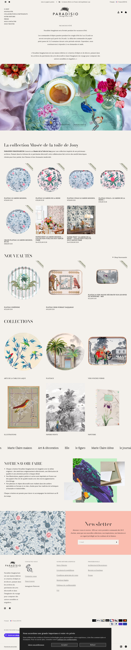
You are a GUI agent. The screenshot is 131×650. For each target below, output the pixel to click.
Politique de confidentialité (66, 585)
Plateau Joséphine (12, 307)
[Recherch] (122, 12)
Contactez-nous (31, 576)
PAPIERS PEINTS (52, 435)
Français (112, 2)
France (122, 2)
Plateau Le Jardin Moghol (15, 198)
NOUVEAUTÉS (8, 11)
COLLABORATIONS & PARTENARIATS (16, 14)
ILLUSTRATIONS (10, 435)
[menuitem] (16, 9)
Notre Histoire (62, 565)
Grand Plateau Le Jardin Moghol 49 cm (18, 241)
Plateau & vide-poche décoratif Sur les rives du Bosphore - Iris (107, 295)
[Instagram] (5, 2)
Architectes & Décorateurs (97, 565)
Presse (90, 575)
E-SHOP (6, 9)
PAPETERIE (92, 435)
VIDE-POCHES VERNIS (96, 378)
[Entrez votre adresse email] (117, 542)
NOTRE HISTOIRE (9, 16)
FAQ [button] (58, 590)
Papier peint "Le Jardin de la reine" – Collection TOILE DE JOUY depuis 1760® (79, 238)
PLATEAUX (50, 378)
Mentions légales (63, 580)
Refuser (93, 645)
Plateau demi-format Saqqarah (60, 307)
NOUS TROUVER (9, 24)
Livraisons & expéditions (65, 570)
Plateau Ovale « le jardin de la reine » (112, 199)
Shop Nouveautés (120, 257)
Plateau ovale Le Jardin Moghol (81, 198)
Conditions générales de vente (67, 575)
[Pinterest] (9, 2)
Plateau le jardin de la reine (48, 198)
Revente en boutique (95, 570)
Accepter (64, 645)
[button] (65, 103)
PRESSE (6, 19)
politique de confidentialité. (67, 639)
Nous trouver (30, 581)
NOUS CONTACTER (10, 21)
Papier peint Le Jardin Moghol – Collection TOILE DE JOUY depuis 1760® (49, 238)
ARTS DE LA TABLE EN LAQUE (15, 378)
